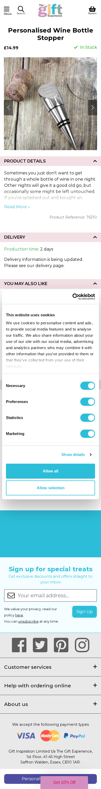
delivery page (49, 265)
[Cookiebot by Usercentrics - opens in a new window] (72, 296)
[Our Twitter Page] (42, 645)
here (19, 615)
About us (16, 704)
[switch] (87, 402)
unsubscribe (28, 621)
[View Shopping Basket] (92, 9)
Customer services (28, 667)
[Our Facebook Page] (21, 645)
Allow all (50, 471)
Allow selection (50, 488)
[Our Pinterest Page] (63, 645)
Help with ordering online (37, 685)
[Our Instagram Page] (82, 645)
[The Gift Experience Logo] (50, 9)
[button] (21, 11)
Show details (73, 454)
